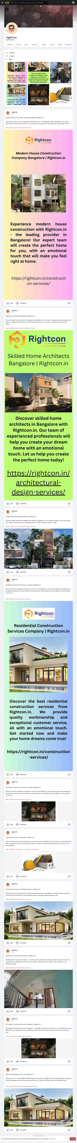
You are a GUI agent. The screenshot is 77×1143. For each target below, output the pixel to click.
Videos (52, 44)
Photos (44, 44)
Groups (18, 44)
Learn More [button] (52, 1139)
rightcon (14, 112)
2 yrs (13, 114)
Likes (26, 44)
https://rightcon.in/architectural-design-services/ (21, 328)
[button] (29, 2)
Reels (60, 44)
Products (68, 44)
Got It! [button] (72, 1139)
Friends (34, 44)
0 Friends (12, 53)
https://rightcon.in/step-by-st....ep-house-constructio (22, 849)
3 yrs (13, 952)
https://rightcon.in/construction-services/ (18, 128)
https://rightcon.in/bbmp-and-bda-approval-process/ (22, 1086)
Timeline (9, 44)
